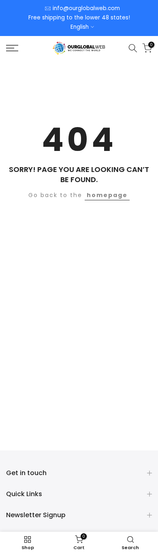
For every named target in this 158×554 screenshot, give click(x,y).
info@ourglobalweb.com (86, 8)
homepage (107, 195)
